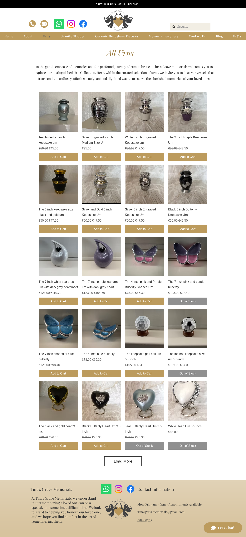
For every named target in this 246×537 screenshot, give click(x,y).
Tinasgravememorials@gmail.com (160, 512)
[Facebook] (83, 24)
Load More (123, 461)
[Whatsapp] (59, 24)
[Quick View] (58, 112)
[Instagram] (71, 24)
